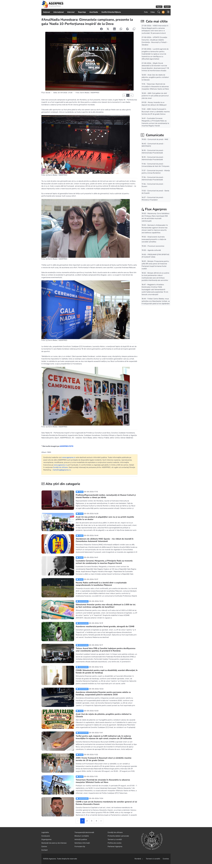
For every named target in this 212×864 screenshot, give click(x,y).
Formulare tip (80, 846)
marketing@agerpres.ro (62, 470)
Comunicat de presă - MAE (158, 139)
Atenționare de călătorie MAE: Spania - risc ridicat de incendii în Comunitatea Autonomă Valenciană (104, 540)
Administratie (83, 601)
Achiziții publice (81, 839)
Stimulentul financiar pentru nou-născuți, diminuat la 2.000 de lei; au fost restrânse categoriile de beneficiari (105, 605)
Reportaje (82, 12)
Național (46, 12)
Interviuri (71, 12)
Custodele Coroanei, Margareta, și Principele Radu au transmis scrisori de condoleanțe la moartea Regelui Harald (104, 561)
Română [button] (138, 859)
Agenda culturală (154, 250)
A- (124, 95)
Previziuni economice (156, 246)
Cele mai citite (156, 21)
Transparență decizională (84, 832)
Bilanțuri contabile (82, 836)
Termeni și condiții (115, 839)
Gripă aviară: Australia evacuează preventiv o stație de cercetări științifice (154, 239)
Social (48, 93)
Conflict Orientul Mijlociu (111, 12)
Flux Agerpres (156, 209)
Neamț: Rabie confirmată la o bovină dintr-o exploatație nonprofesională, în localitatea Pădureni (101, 583)
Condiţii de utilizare (60, 467)
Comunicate (154, 135)
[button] (167, 12)
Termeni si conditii (153, 859)
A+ (131, 95)
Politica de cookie (114, 843)
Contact (44, 850)
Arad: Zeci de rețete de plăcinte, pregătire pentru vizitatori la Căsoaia (103, 715)
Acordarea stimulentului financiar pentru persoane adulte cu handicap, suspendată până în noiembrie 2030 (103, 693)
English (167, 6)
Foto (146, 12)
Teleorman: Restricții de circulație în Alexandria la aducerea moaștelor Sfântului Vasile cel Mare (103, 781)
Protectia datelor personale (118, 836)
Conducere (45, 836)
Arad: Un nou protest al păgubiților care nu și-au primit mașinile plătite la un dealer (105, 518)
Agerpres (52, 859)
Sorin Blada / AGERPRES (89, 93)
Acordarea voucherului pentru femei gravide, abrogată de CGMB (105, 626)
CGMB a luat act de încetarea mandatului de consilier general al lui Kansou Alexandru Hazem (106, 802)
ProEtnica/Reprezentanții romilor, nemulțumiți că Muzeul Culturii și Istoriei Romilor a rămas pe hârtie (106, 496)
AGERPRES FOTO (66, 446)
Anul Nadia (93, 12)
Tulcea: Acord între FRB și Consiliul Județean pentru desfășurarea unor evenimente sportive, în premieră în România (105, 649)
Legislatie (45, 832)
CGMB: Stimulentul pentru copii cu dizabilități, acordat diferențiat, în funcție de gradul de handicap (106, 671)
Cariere (44, 846)
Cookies (166, 859)
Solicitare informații (82, 843)
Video (152, 12)
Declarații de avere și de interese (53, 843)
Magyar (159, 6)
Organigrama (46, 839)
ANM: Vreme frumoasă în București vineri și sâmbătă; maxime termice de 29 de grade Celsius (103, 759)
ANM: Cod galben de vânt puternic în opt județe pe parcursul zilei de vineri (155, 95)
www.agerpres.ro (68, 457)
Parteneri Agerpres (115, 846)
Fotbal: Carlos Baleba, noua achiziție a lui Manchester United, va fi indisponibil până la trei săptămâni (156, 301)
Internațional (58, 12)
